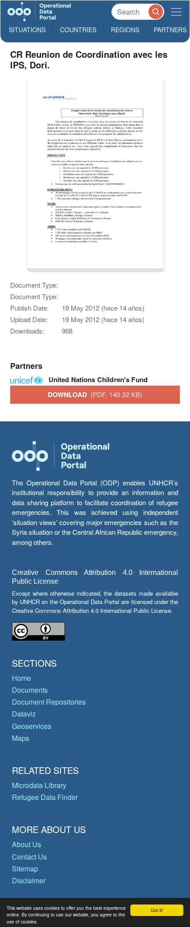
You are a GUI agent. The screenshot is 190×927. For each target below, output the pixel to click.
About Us (26, 844)
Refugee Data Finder (45, 797)
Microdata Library (39, 785)
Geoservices (31, 726)
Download (95, 394)
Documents (30, 690)
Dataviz (24, 714)
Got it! (157, 910)
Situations (27, 29)
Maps (20, 738)
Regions (125, 29)
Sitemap (25, 868)
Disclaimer (29, 880)
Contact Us (29, 857)
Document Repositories (49, 702)
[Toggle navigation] (176, 12)
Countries (78, 29)
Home (21, 678)
